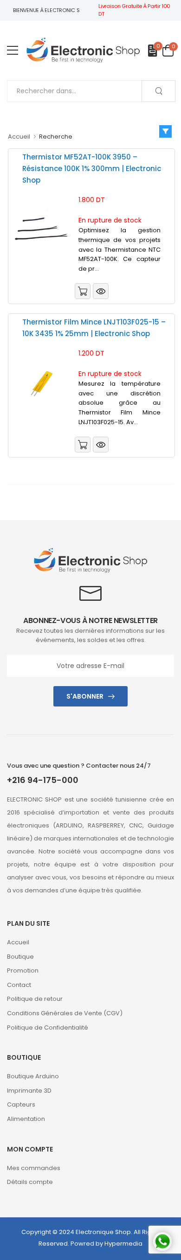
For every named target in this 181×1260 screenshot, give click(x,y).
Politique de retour (35, 998)
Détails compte (30, 1181)
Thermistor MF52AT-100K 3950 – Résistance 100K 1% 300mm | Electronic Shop (91, 168)
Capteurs (21, 1104)
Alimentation (26, 1118)
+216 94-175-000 (42, 780)
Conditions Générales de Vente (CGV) (65, 1013)
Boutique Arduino (33, 1076)
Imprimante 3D (29, 1090)
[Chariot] (82, 291)
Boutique (20, 956)
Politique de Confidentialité (47, 1027)
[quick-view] (101, 291)
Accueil (19, 136)
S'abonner (84, 696)
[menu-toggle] (12, 50)
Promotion (23, 970)
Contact (19, 984)
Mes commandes (33, 1168)
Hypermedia (123, 1243)
